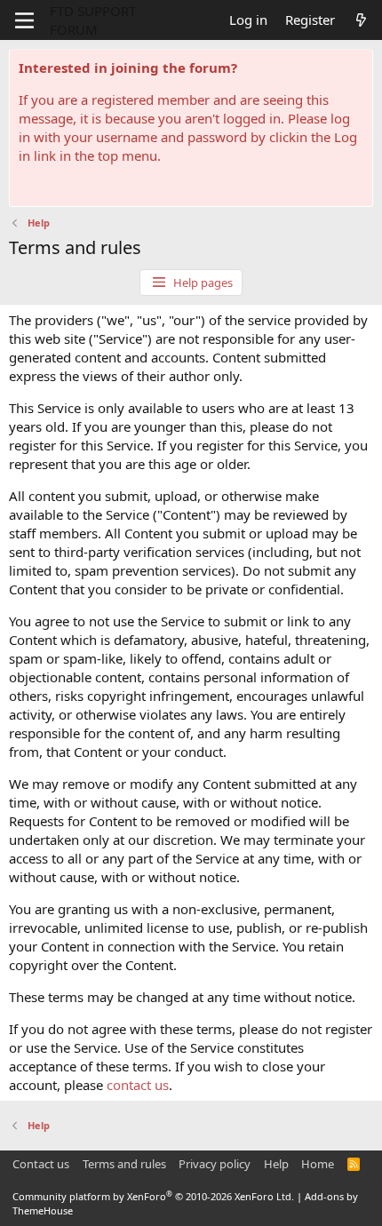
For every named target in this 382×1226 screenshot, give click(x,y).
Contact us (40, 1164)
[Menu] (24, 20)
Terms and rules (124, 1164)
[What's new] (361, 20)
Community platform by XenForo (153, 1196)
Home (317, 1164)
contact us (138, 1085)
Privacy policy (215, 1164)
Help (276, 1164)
